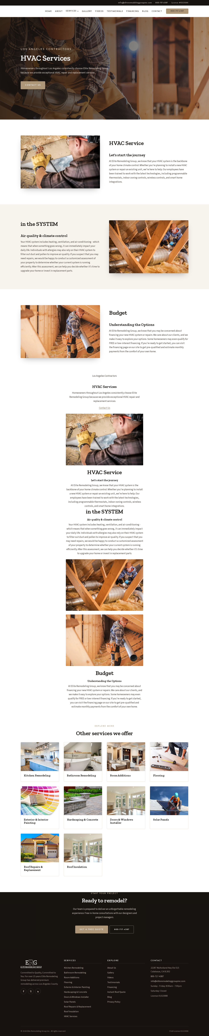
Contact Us (33, 85)
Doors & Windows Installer (76, 997)
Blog (145, 11)
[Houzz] (38, 991)
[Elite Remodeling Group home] (30, 11)
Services (71, 11)
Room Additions (71, 977)
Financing (132, 11)
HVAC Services (70, 1016)
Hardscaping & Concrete (75, 992)
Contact (157, 11)
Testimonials (115, 11)
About (59, 11)
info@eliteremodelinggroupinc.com (135, 3)
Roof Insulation (71, 1011)
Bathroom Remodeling (75, 972)
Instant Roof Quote (116, 992)
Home (48, 11)
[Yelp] (31, 991)
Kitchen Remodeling (73, 967)
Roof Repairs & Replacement (77, 1006)
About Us (111, 967)
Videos (99, 11)
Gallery (87, 11)
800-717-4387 (161, 3)
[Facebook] (23, 991)
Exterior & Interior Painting (77, 987)
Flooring (68, 982)
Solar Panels (70, 1001)
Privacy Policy (113, 1001)
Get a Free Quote (92, 929)
